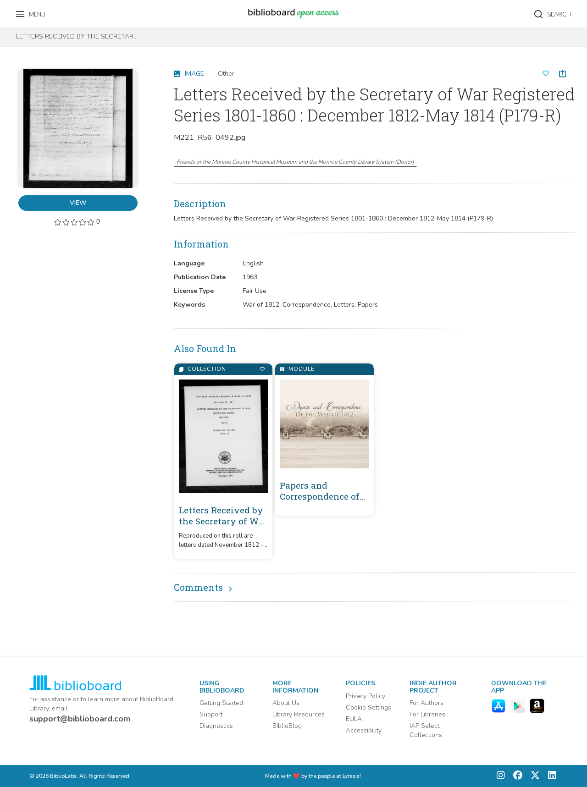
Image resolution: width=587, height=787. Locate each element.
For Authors (426, 703)
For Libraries (427, 714)
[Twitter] (533, 776)
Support (210, 714)
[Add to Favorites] (262, 369)
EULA (354, 719)
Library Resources (298, 714)
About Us (285, 703)
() (295, 161)
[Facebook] (515, 776)
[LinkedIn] (550, 776)
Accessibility (364, 730)
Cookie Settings (368, 707)
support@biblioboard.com (80, 718)
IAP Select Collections (426, 730)
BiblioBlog (287, 725)
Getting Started (221, 703)
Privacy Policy (365, 696)
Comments (198, 587)
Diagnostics (216, 725)
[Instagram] (501, 776)
